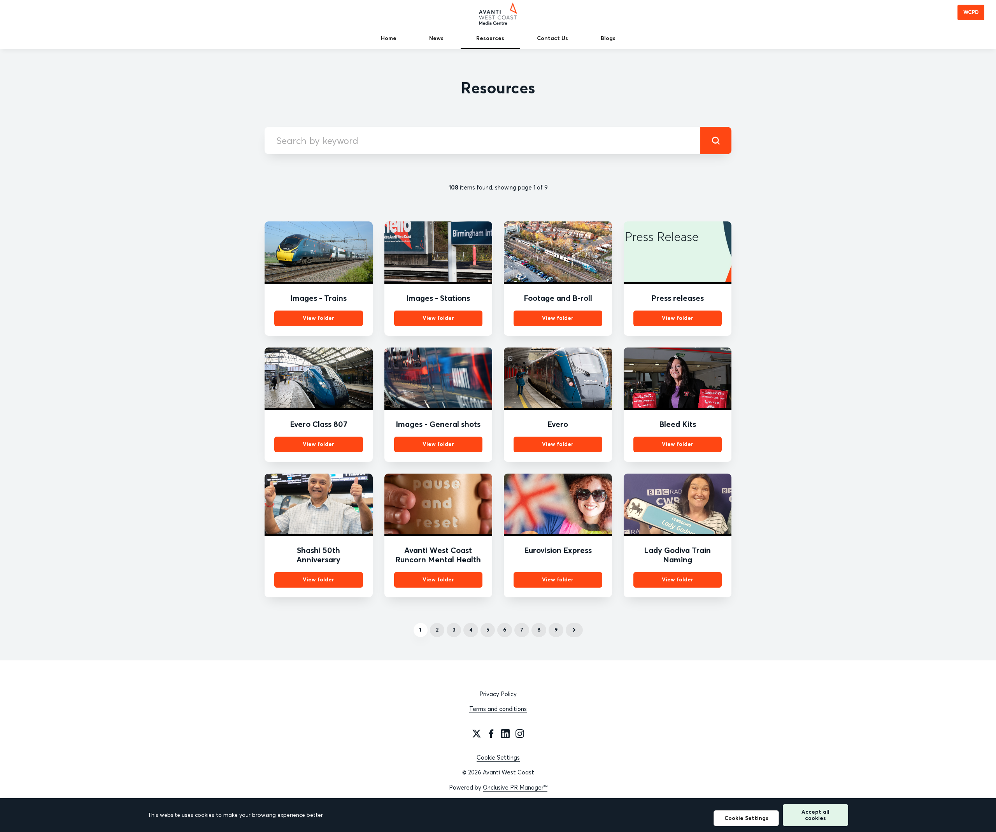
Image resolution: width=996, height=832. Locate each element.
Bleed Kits (677, 424)
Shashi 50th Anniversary (318, 554)
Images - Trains (318, 298)
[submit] (715, 140)
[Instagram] (520, 733)
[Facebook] (491, 733)
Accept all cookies (815, 814)
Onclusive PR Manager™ (515, 787)
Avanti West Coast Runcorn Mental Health (438, 554)
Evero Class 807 (318, 424)
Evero (557, 424)
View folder (318, 317)
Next (574, 630)
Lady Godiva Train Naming (677, 554)
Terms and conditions (498, 709)
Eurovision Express (558, 550)
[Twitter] (476, 733)
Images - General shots (438, 424)
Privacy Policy (498, 694)
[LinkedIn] (505, 733)
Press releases (677, 298)
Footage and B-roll (558, 298)
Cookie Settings (498, 757)
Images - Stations (438, 298)
